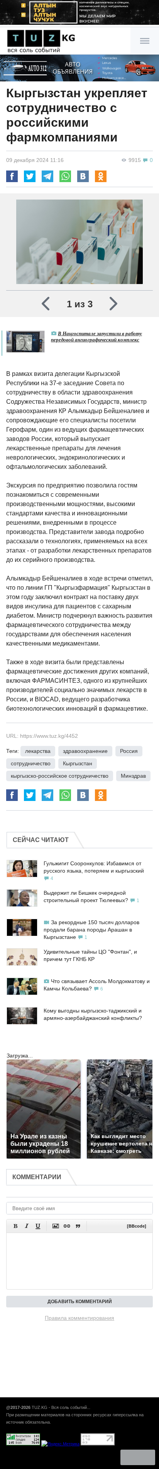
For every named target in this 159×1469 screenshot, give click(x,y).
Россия (129, 751)
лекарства (38, 751)
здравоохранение (85, 751)
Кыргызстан (77, 763)
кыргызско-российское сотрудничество (59, 776)
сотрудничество (31, 763)
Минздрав (133, 776)
